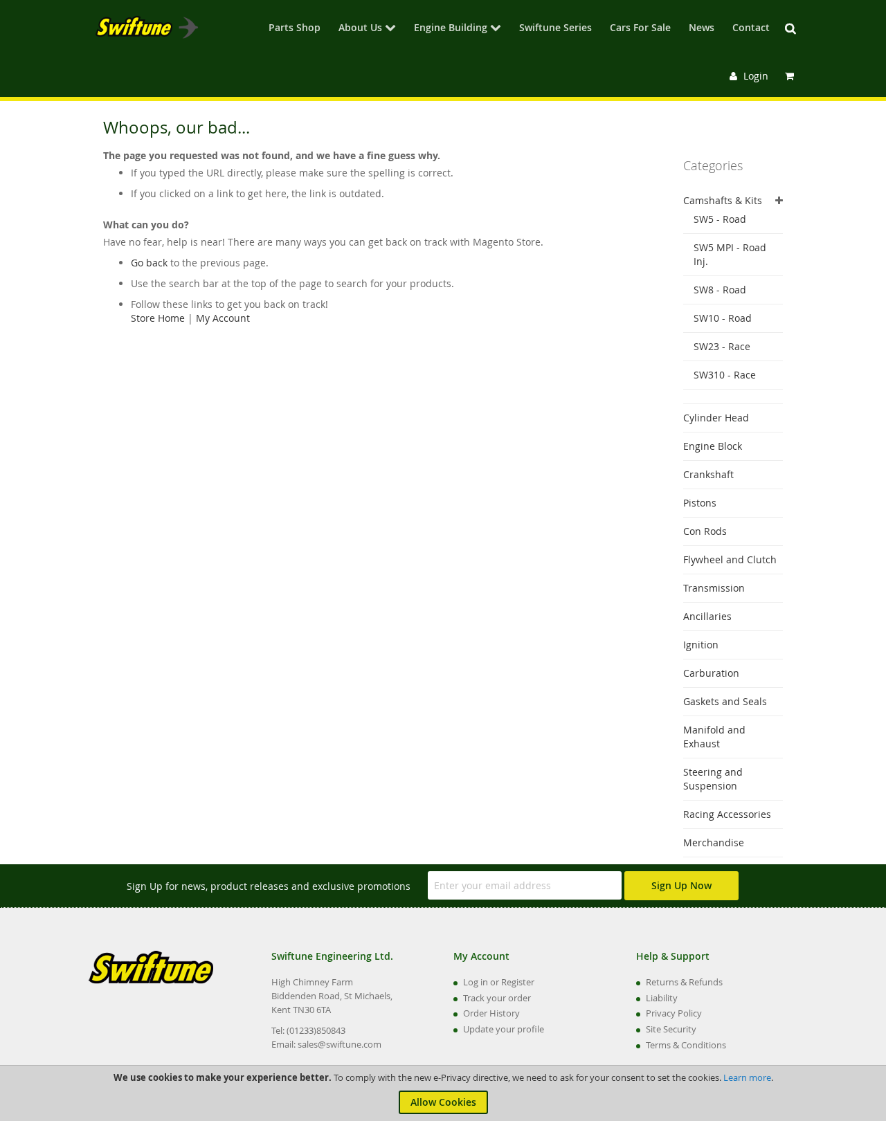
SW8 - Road (720, 289)
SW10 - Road (723, 318)
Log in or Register (498, 982)
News (701, 28)
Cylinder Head (716, 417)
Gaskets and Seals (725, 701)
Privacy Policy (674, 1013)
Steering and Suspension (713, 778)
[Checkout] (791, 75)
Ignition (700, 644)
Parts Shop (294, 28)
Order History (491, 1013)
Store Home (158, 318)
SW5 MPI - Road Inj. (730, 254)
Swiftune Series (555, 28)
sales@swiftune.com (339, 1044)
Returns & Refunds (684, 982)
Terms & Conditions (686, 1045)
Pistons (699, 502)
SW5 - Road (720, 219)
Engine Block (712, 446)
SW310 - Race (725, 374)
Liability (662, 998)
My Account (223, 318)
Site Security (671, 1029)
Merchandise (713, 842)
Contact (751, 28)
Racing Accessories (727, 814)
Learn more (747, 1077)
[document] (443, 1093)
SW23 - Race (722, 346)
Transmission (714, 587)
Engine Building (450, 28)
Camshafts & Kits (722, 200)
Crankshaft (708, 474)
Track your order (497, 998)
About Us (360, 28)
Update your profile (503, 1029)
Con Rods (705, 531)
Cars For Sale (640, 28)
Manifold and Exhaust (714, 736)
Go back (149, 262)
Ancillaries (707, 616)
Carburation (711, 673)
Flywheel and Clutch (730, 559)
